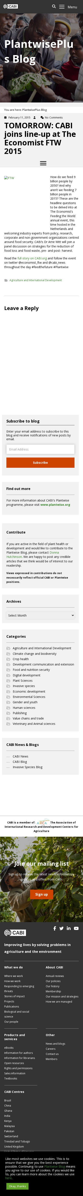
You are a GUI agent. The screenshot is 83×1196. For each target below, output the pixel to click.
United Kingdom (14, 1146)
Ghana (8, 1111)
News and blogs (55, 1043)
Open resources (14, 1063)
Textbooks (10, 1078)
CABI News (20, 756)
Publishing (20, 713)
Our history (52, 986)
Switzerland (11, 1136)
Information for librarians (19, 1058)
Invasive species (24, 686)
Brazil (7, 1100)
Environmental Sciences (29, 697)
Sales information (14, 1073)
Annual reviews (55, 976)
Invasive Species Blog (27, 767)
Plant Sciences (23, 680)
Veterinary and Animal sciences (34, 724)
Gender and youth (25, 702)
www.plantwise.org (55, 505)
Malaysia (9, 1126)
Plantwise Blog (54, 1166)
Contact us (52, 1054)
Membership (53, 991)
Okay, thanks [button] (17, 1186)
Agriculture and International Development (36, 280)
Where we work (13, 976)
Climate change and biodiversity (34, 654)
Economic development (29, 691)
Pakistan (9, 1131)
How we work (12, 981)
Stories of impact (14, 996)
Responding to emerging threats (19, 988)
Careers (50, 1049)
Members (51, 1059)
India (7, 1116)
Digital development (26, 675)
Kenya (7, 1121)
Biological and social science (16, 1014)
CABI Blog (20, 762)
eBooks (8, 1048)
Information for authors (18, 1053)
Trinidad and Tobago (17, 1141)
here (8, 1178)
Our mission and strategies (62, 996)
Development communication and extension (43, 664)
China (7, 1105)
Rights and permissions (18, 1068)
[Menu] (43, 163)
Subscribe (40, 463)
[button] (54, 928)
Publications (11, 1006)
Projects (9, 1001)
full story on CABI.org (32, 258)
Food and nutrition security (31, 670)
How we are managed (59, 1001)
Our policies (53, 981)
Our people (11, 1021)
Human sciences (24, 708)
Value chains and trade (28, 718)
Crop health (21, 659)
